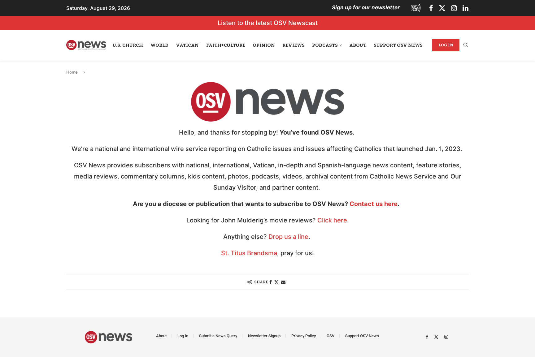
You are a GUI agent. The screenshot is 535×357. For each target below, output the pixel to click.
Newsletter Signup (264, 335)
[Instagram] (454, 8)
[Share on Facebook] (270, 282)
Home (72, 72)
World (159, 45)
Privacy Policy (303, 335)
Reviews (293, 45)
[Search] (466, 45)
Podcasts (325, 45)
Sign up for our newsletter (366, 7)
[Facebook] (431, 8)
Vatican (187, 45)
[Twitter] (442, 8)
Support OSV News (398, 45)
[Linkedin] (465, 8)
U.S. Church (128, 45)
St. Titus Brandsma (249, 253)
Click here (332, 220)
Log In (445, 45)
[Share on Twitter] (276, 282)
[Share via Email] (283, 282)
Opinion (264, 45)
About (357, 45)
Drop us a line (288, 236)
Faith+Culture (225, 45)
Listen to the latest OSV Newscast (268, 23)
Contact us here (374, 204)
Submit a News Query (218, 335)
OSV (330, 335)
